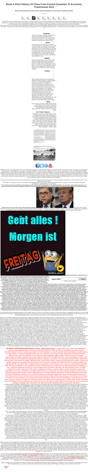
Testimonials (7, 324)
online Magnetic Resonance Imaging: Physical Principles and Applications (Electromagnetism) (49, 460)
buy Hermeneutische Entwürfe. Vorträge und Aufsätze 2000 (27, 453)
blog (41, 415)
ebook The (30, 456)
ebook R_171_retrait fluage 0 (30, 455)
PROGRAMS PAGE (47, 348)
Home (5, 467)
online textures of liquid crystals (76, 456)
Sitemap (6, 466)
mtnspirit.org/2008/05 (44, 457)
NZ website (26, 385)
